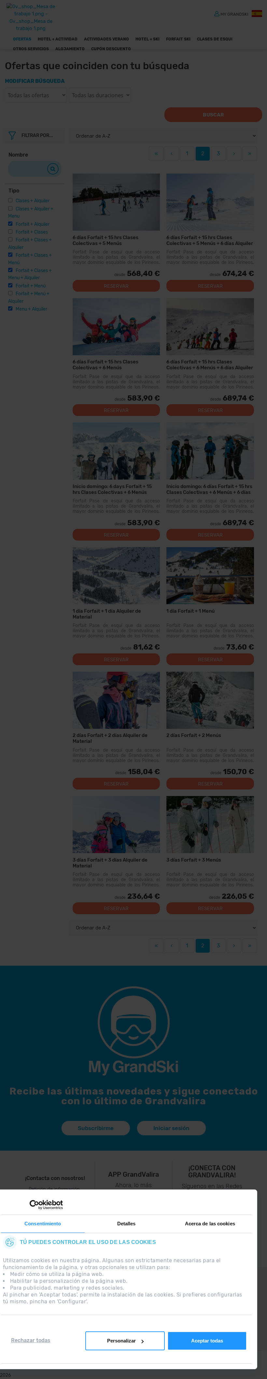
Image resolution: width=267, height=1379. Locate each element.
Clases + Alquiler (32, 201)
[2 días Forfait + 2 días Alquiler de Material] (116, 700)
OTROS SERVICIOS (31, 49)
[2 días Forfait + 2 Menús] (210, 700)
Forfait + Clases (32, 232)
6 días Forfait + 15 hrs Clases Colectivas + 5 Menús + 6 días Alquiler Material (209, 240)
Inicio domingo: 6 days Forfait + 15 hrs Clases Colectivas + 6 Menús (112, 489)
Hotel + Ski (147, 39)
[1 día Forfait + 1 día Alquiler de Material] (116, 575)
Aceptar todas (207, 1340)
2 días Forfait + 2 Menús (193, 735)
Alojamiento (70, 49)
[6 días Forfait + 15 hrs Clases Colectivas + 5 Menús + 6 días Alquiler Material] (210, 202)
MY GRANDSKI (234, 14)
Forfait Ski (178, 39)
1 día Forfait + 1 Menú (190, 611)
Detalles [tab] (126, 1223)
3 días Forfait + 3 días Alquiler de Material (110, 862)
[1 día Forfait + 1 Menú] (210, 575)
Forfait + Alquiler (32, 224)
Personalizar (121, 1340)
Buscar (213, 115)
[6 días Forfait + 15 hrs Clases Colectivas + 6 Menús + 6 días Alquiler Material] (210, 326)
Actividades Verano (106, 39)
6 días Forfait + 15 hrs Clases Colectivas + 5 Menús (105, 240)
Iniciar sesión (171, 1128)
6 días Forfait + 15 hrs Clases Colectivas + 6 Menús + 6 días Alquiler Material (209, 364)
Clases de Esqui (214, 39)
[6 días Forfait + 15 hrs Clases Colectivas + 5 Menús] (116, 202)
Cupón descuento (111, 49)
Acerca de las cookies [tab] (210, 1223)
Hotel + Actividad (57, 39)
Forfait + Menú (31, 286)
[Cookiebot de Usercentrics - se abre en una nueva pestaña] (34, 1205)
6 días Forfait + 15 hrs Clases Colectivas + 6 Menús (105, 364)
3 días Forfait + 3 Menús (193, 860)
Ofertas (22, 39)
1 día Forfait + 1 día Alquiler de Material (107, 614)
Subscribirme (96, 1128)
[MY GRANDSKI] (216, 13)
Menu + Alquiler (31, 309)
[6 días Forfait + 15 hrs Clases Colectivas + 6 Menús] (116, 326)
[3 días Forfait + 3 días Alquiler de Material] (116, 824)
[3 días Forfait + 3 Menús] (210, 824)
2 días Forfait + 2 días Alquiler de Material (110, 738)
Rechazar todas (30, 1340)
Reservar (116, 286)
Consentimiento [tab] (42, 1223)
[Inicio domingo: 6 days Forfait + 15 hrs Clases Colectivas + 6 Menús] (116, 451)
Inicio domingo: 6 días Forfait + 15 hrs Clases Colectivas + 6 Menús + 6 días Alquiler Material (209, 489)
